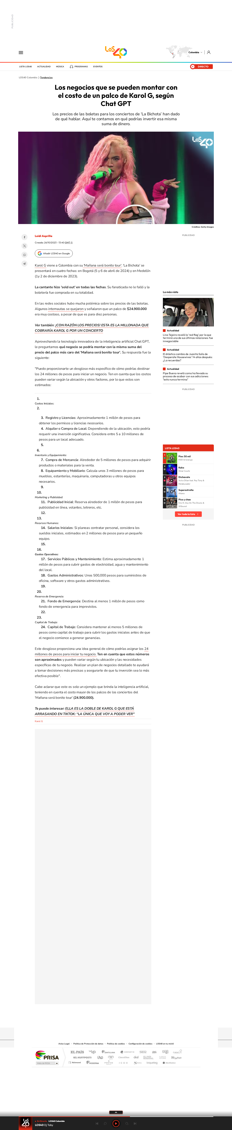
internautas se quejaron (65, 309)
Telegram (24, 264)
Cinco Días (123, 1056)
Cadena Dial (136, 1056)
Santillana (109, 1052)
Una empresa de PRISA (47, 1055)
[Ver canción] (171, 458)
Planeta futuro (161, 1056)
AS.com (152, 1052)
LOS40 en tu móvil (165, 1043)
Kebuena (173, 1056)
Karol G (40, 265)
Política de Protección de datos (88, 1043)
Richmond (75, 1062)
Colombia (194, 52)
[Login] (209, 52)
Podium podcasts (108, 1062)
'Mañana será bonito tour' (102, 265)
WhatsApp (24, 255)
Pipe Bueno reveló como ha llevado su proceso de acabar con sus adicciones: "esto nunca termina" (186, 376)
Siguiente (135, 1124)
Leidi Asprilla (43, 236)
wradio (110, 1056)
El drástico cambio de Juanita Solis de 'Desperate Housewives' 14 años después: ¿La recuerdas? (187, 357)
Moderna (92, 1062)
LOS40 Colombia (116, 52)
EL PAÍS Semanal (148, 1056)
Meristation (168, 1062)
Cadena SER (142, 1052)
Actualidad (44, 66)
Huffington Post (81, 1056)
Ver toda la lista (186, 514)
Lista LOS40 (25, 66)
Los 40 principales (93, 1052)
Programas (81, 66)
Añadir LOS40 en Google (56, 253)
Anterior (97, 1124)
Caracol (176, 1052)
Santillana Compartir (127, 1052)
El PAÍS (77, 1052)
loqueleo (152, 1062)
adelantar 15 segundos (127, 1124)
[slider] (116, 1116)
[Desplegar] (116, 1112)
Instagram (109, 1021)
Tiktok (102, 1021)
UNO (100, 1056)
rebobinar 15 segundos (105, 1124)
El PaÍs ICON (123, 1062)
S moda (137, 1062)
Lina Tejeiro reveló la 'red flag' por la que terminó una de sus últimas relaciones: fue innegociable (188, 338)
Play (116, 1123)
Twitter (24, 246)
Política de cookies (116, 1043)
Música (60, 66)
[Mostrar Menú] (23, 52)
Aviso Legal (64, 1043)
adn (163, 1052)
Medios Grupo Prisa (47, 1063)
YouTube (116, 1021)
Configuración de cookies (140, 1043)
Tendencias (46, 77)
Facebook (24, 237)
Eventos (98, 66)
